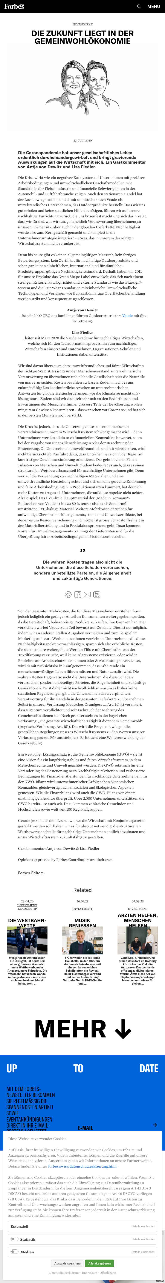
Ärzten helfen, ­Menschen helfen (138, 920)
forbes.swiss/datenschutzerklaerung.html (82, 1166)
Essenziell (19, 1226)
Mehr (70, 1027)
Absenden (152, 1125)
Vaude (127, 315)
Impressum (89, 1273)
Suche (139, 7)
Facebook (77, 594)
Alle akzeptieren (99, 1263)
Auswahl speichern (67, 1263)
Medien (27, 1251)
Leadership (27, 909)
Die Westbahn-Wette (27, 922)
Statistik (27, 1239)
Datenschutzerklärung (64, 1273)
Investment (83, 24)
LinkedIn (96, 594)
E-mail (87, 594)
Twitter (68, 594)
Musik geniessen (82, 922)
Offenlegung (108, 1273)
